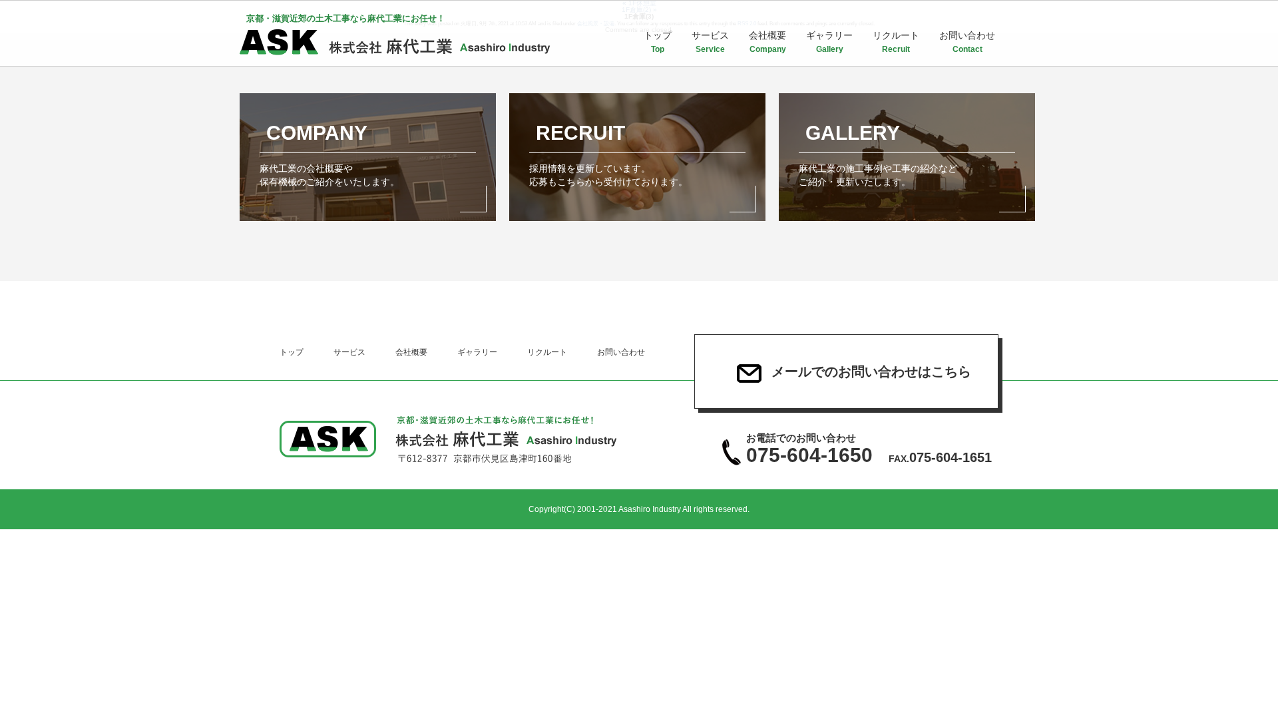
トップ (658, 42)
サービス (710, 42)
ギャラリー (829, 42)
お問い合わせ (967, 42)
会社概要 (767, 42)
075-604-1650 (809, 449)
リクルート (896, 42)
